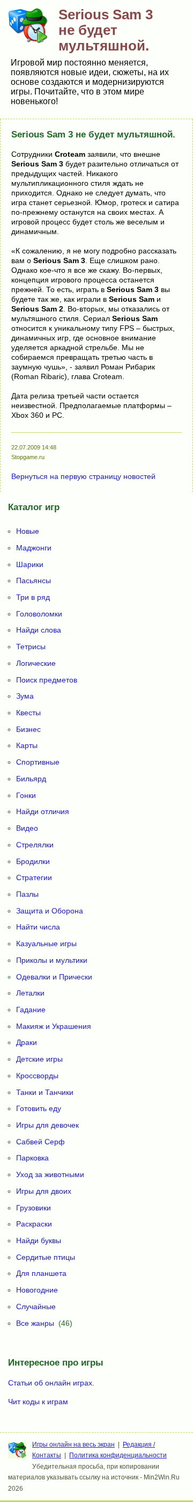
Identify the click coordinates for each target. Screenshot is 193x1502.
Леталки (30, 993)
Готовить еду (38, 1108)
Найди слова (38, 630)
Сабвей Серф (40, 1141)
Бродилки (33, 861)
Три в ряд (33, 597)
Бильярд (31, 778)
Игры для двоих (43, 1191)
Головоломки (39, 613)
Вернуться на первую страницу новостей (83, 476)
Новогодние (37, 1290)
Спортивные (38, 762)
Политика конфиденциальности (118, 1455)
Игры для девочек (47, 1125)
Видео (27, 828)
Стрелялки (35, 844)
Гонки (26, 795)
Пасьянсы (33, 580)
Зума (25, 696)
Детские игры (39, 1059)
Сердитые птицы (45, 1257)
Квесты (28, 712)
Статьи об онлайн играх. (51, 1382)
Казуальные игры (46, 943)
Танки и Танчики (44, 1092)
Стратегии (34, 877)
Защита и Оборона (49, 910)
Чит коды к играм (38, 1401)
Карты (27, 745)
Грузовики (33, 1207)
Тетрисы (31, 646)
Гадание (31, 1009)
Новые (27, 531)
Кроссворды (37, 1075)
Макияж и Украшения (53, 1026)
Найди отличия (42, 811)
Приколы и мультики (51, 960)
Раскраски (34, 1224)
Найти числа (38, 927)
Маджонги (33, 547)
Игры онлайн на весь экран (73, 1444)
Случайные (36, 1306)
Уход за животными (50, 1174)
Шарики (29, 564)
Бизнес (28, 729)
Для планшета (41, 1273)
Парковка (32, 1157)
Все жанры (35, 1323)
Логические (36, 663)
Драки (26, 1042)
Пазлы (27, 894)
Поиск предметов (46, 680)
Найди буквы (38, 1240)
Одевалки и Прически (54, 977)
